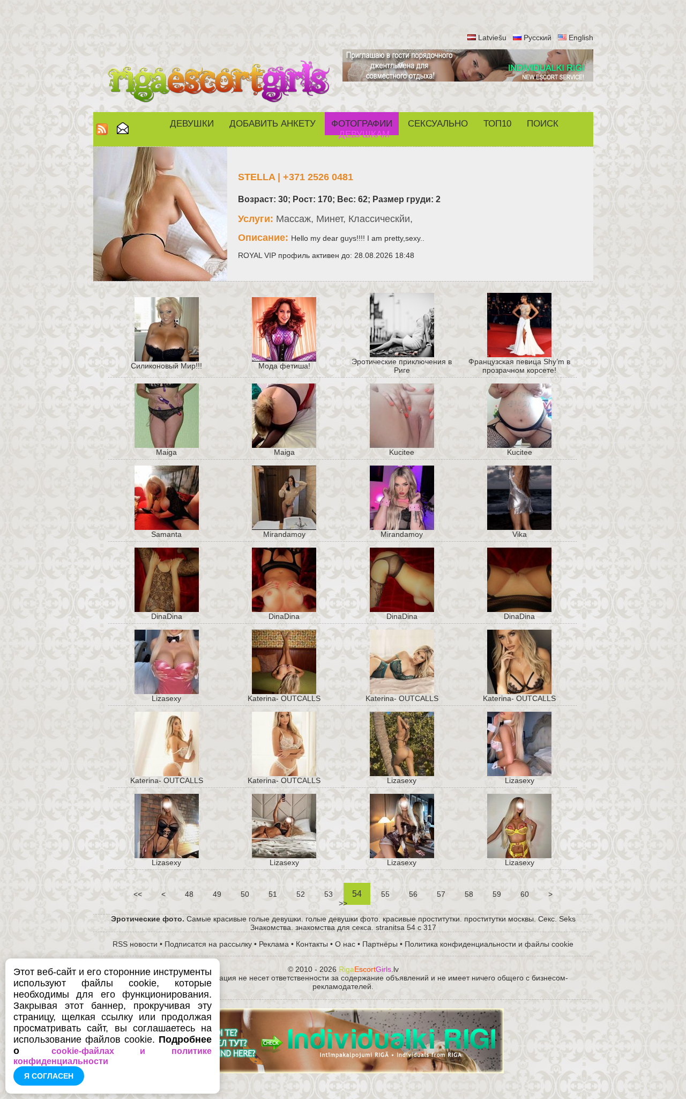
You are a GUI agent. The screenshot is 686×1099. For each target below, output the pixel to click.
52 (300, 894)
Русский (537, 37)
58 (469, 894)
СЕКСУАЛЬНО (438, 124)
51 (272, 894)
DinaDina (166, 616)
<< (137, 894)
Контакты (312, 944)
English (581, 37)
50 (244, 894)
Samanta (166, 534)
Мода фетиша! (284, 366)
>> (343, 903)
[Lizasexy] (167, 691)
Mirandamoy (284, 534)
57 (441, 894)
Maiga (166, 452)
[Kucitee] (402, 445)
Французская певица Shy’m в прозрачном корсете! (519, 365)
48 (189, 894)
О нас (345, 944)
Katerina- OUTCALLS (284, 698)
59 (496, 894)
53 (328, 894)
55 (385, 894)
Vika (519, 534)
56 (413, 894)
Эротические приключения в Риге (402, 365)
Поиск (542, 124)
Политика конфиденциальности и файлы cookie (489, 944)
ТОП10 (497, 124)
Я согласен (48, 1076)
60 (524, 894)
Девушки (192, 124)
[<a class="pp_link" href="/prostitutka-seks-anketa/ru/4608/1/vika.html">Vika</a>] (519, 527)
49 (217, 894)
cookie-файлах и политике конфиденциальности (112, 1056)
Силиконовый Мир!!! (166, 366)
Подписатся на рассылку (208, 944)
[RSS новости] (102, 132)
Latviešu (492, 37)
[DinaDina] (519, 609)
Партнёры (380, 944)
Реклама (274, 944)
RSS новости (135, 944)
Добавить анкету (272, 124)
